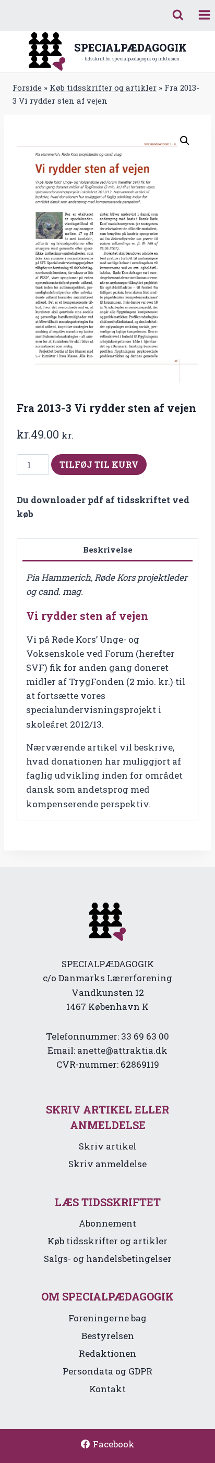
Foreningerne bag (107, 1318)
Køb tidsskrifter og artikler (103, 87)
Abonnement (107, 1223)
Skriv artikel (107, 1146)
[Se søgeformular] (178, 15)
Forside (27, 87)
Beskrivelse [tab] (108, 549)
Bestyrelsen (107, 1336)
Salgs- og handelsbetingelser (108, 1259)
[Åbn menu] (204, 15)
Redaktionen (107, 1353)
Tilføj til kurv (98, 464)
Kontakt (107, 1389)
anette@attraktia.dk (122, 1050)
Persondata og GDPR (107, 1371)
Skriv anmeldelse (107, 1164)
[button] (184, 140)
